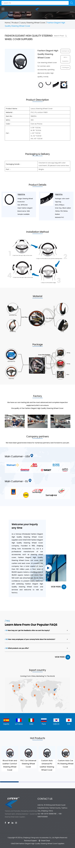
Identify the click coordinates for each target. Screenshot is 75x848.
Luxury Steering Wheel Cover (33, 22)
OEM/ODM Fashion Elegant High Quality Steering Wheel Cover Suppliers (37, 843)
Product (15, 22)
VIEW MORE (56, 586)
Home (7, 22)
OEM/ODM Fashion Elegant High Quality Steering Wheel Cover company (27, 543)
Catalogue (65, 67)
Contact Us (65, 51)
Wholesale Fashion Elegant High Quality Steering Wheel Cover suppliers (27, 537)
